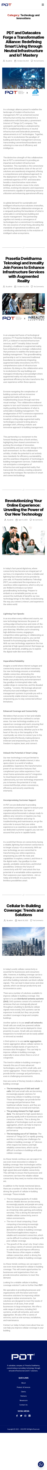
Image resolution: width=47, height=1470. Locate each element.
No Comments (39, 61)
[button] (43, 5)
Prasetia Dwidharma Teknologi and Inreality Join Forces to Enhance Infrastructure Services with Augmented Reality (23, 269)
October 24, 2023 (23, 286)
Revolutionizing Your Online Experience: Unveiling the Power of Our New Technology (23, 507)
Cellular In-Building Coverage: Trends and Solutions (23, 910)
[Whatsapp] (41, 1464)
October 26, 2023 (23, 61)
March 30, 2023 (23, 920)
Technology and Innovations (26, 27)
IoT (13, 27)
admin (10, 61)
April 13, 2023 (23, 520)
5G (10, 27)
